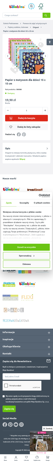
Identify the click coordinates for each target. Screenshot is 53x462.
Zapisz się (9, 408)
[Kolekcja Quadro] (10, 297)
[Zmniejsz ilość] (8, 110)
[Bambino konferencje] (27, 284)
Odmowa (27, 264)
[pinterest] (10, 424)
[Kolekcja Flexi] (27, 297)
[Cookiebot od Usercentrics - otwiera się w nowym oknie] (39, 195)
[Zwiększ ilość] (45, 110)
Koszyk (48, 460)
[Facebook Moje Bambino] (5, 424)
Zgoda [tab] (9, 203)
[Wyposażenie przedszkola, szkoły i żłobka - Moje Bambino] (17, 6)
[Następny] (45, 56)
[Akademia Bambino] (9, 284)
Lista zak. (26, 460)
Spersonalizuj (25, 255)
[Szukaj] (46, 15)
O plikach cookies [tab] (42, 203)
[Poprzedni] (7, 56)
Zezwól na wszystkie (26, 247)
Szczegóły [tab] (24, 203)
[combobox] (26, 15)
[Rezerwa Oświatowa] (16, 320)
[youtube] (16, 424)
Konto (15, 460)
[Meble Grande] (14, 310)
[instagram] (21, 424)
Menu (5, 460)
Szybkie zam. (37, 460)
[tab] (26, 154)
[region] (26, 56)
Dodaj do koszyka (26, 118)
